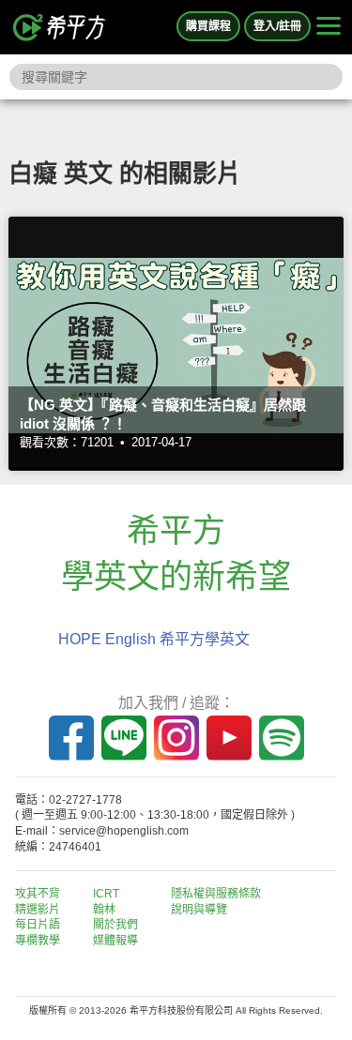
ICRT (106, 893)
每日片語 (37, 924)
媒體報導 (115, 940)
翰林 (104, 909)
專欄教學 (37, 940)
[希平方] (60, 27)
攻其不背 (37, 893)
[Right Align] (328, 27)
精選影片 (37, 909)
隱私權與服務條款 (216, 893)
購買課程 (208, 26)
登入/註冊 (277, 26)
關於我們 (115, 924)
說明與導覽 (199, 909)
